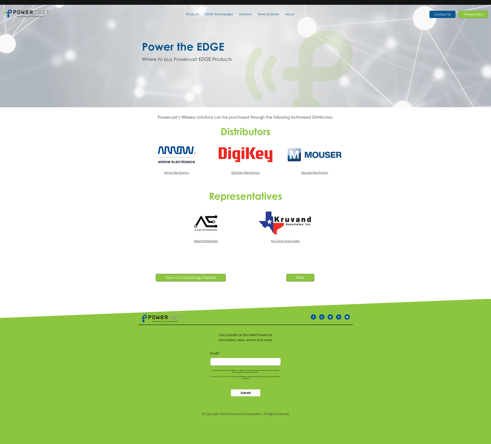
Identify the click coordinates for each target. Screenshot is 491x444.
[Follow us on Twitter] (332, 317)
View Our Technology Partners (191, 278)
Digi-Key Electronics (245, 173)
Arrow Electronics (176, 173)
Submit (246, 393)
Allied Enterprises (206, 241)
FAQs (300, 278)
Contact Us (442, 14)
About (289, 14)
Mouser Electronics (314, 173)
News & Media (268, 14)
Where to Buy (473, 14)
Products (192, 14)
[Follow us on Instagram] (340, 317)
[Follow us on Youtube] (348, 317)
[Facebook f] (315, 317)
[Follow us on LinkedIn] (323, 317)
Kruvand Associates (285, 241)
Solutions (245, 14)
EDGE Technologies (219, 14)
